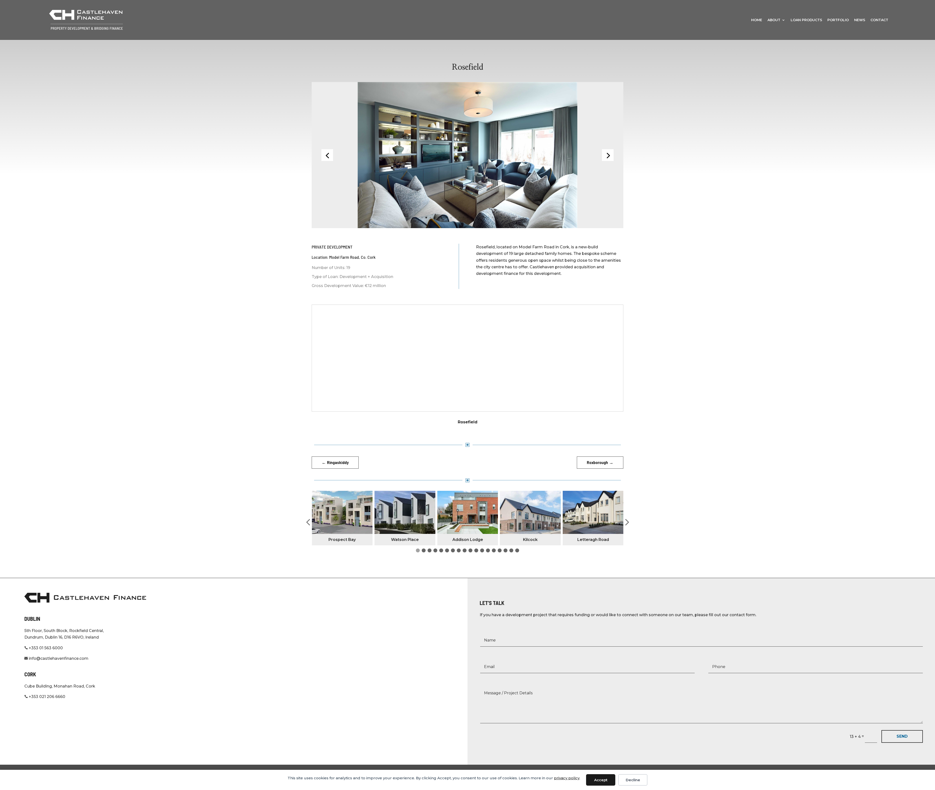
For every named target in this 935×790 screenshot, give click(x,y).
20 (501, 217)
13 (472, 217)
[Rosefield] (467, 154)
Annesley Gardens (593, 539)
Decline (633, 780)
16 (484, 217)
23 (513, 217)
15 (480, 217)
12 (467, 217)
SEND (902, 736)
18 (492, 217)
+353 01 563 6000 (43, 648)
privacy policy (567, 778)
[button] (308, 522)
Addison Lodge (405, 539)
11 (463, 217)
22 (509, 217)
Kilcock (467, 539)
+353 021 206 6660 (44, 696)
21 (505, 217)
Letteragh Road (530, 539)
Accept (601, 780)
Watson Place (342, 539)
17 (488, 217)
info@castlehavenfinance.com (56, 658)
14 (476, 217)
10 (459, 217)
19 (496, 217)
